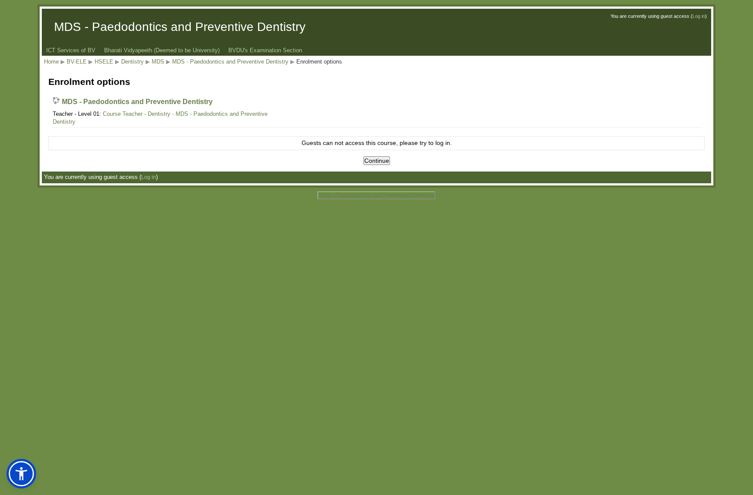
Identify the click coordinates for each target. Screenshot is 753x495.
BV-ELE (77, 61)
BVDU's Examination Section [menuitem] (265, 50)
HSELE (104, 61)
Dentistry (132, 61)
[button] (21, 473)
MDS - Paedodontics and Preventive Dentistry (230, 61)
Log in (698, 16)
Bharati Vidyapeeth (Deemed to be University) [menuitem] (162, 50)
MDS (158, 61)
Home (51, 61)
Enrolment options (319, 61)
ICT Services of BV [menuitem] (70, 50)
